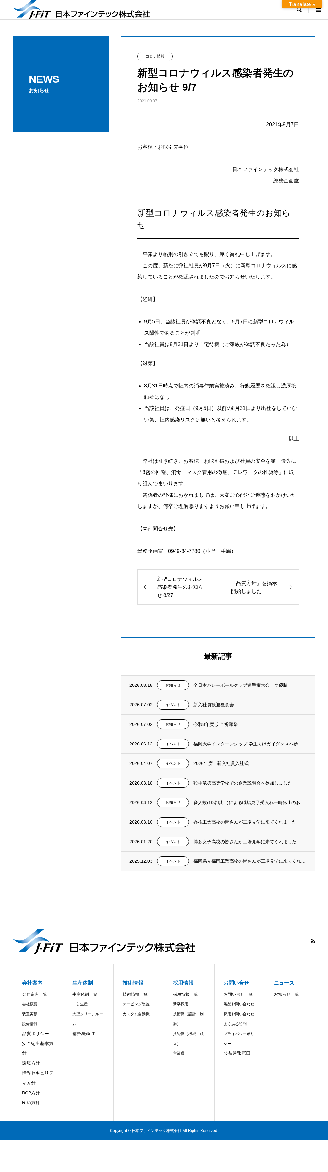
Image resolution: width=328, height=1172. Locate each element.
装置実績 (29, 1014)
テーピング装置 (136, 1004)
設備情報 (29, 1024)
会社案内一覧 (34, 994)
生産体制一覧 (84, 994)
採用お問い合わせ (239, 1014)
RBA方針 (31, 1102)
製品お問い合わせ (239, 1004)
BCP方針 (31, 1092)
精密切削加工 (83, 1034)
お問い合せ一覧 (238, 994)
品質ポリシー (35, 1033)
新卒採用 (180, 1004)
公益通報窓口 (237, 1053)
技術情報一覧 (135, 994)
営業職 (178, 1053)
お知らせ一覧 (286, 994)
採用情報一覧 (185, 994)
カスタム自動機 (136, 1014)
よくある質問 (235, 1024)
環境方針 (31, 1063)
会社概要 (29, 1004)
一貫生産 (80, 1004)
